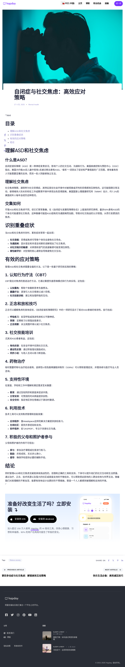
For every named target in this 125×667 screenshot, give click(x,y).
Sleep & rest (58, 632)
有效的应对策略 (17, 138)
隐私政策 (7, 646)
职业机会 (97, 4)
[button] (63, 3)
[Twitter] (7, 140)
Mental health (33, 105)
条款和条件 (18, 646)
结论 (12, 142)
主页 (80, 4)
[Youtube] (29, 614)
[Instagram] (18, 614)
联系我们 (10, 633)
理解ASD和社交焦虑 (20, 131)
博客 (88, 4)
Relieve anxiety (15, 560)
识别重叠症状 (16, 135)
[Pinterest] (7, 145)
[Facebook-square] (6, 614)
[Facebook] (7, 135)
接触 (107, 4)
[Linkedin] (7, 151)
